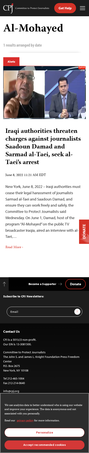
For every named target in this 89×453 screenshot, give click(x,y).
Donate (75, 284)
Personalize (44, 432)
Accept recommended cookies (44, 444)
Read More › (14, 247)
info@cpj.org (11, 391)
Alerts (11, 62)
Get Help (65, 8)
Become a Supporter (42, 284)
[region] (44, 423)
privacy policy (25, 421)
